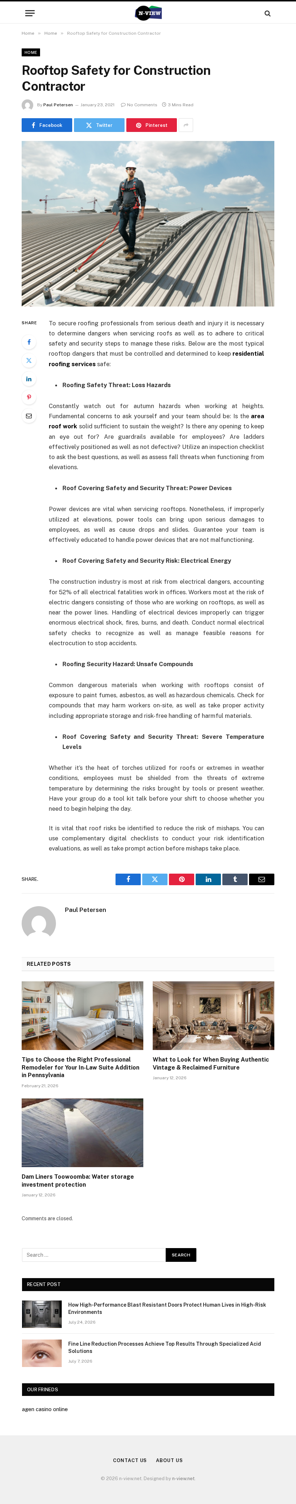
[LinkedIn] (29, 379)
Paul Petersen (58, 104)
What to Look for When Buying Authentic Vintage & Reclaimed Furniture (211, 1063)
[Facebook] (29, 342)
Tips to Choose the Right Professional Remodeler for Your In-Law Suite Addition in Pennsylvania (80, 1067)
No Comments (142, 104)
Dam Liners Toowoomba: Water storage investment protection (78, 1180)
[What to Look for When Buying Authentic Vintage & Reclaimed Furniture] (213, 1015)
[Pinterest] (29, 397)
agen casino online (45, 1409)
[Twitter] (29, 360)
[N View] (148, 13)
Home (31, 52)
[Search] (267, 13)
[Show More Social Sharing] (186, 125)
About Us (169, 1460)
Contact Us (130, 1460)
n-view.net (183, 1478)
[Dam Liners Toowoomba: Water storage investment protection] (82, 1132)
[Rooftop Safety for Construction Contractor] (148, 223)
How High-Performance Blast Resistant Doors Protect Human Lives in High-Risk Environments (167, 1308)
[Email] (29, 415)
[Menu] (30, 13)
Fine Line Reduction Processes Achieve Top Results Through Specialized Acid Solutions (164, 1347)
